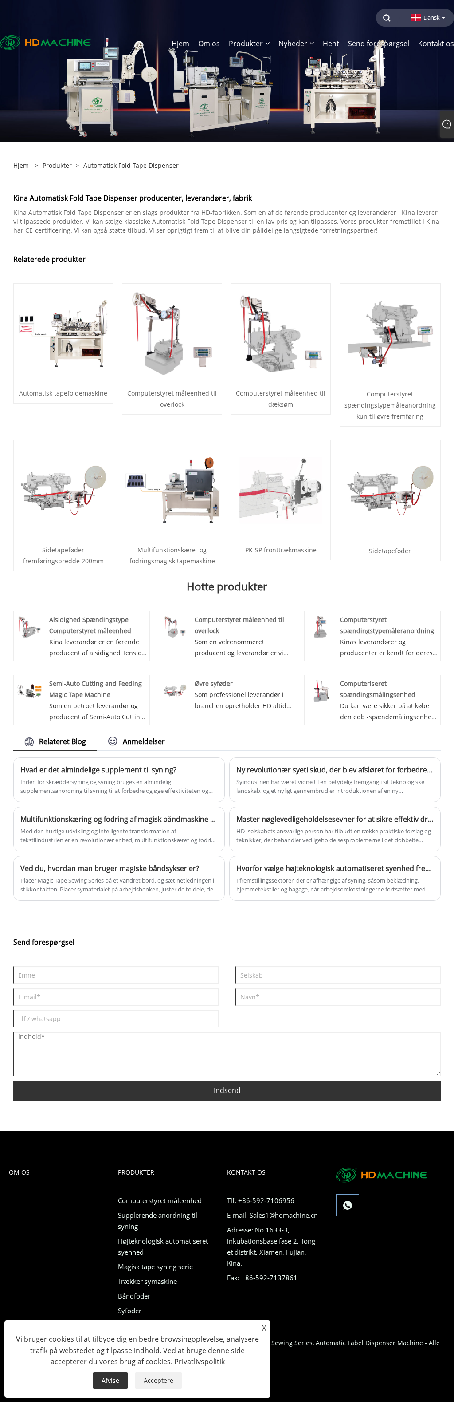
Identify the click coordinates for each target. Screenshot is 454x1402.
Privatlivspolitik (199, 1361)
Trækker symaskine (147, 1281)
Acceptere (158, 1380)
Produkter (57, 165)
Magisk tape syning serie (155, 1266)
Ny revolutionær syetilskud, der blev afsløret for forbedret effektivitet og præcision (335, 770)
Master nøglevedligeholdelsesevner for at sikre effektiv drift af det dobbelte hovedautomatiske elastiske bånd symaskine (335, 819)
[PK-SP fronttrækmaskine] (280, 489)
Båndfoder (134, 1295)
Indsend (227, 1090)
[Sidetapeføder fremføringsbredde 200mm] (63, 489)
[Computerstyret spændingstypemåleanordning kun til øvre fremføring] (390, 333)
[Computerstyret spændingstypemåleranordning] (320, 626)
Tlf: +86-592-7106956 (260, 1200)
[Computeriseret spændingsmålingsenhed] (320, 690)
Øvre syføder (214, 683)
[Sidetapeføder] (390, 490)
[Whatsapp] (347, 1205)
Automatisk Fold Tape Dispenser (131, 165)
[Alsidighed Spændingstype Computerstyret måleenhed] (29, 626)
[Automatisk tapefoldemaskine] (63, 333)
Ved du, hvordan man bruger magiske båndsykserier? (109, 868)
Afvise (110, 1380)
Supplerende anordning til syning (157, 1221)
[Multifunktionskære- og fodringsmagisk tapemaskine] (171, 489)
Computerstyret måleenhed (160, 1200)
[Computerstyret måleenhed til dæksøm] (280, 333)
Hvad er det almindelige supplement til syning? (98, 770)
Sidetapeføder (390, 551)
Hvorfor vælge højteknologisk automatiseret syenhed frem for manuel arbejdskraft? (335, 868)
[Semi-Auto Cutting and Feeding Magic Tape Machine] (29, 690)
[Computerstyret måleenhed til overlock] (171, 333)
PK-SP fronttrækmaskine (281, 550)
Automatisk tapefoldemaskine (63, 393)
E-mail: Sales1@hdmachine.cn (272, 1215)
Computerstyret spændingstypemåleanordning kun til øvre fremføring (390, 405)
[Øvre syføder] (175, 690)
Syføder (129, 1310)
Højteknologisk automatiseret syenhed (163, 1246)
